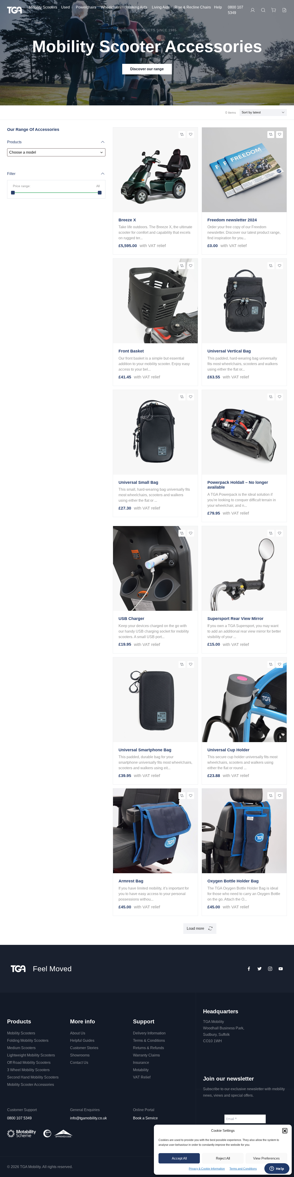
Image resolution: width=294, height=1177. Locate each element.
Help (218, 7)
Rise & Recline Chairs (193, 7)
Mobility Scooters (43, 7)
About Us (77, 1033)
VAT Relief (141, 1077)
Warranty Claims (146, 1055)
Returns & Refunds (148, 1048)
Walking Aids (136, 7)
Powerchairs (86, 7)
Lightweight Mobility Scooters (31, 1055)
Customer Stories (84, 1048)
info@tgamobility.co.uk (88, 1118)
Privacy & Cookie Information (207, 1168)
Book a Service (145, 1118)
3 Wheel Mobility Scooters (28, 1070)
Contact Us (79, 1062)
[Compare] (181, 134)
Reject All (223, 1158)
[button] (285, 1130)
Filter (11, 174)
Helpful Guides (82, 1040)
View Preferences (266, 1158)
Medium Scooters (21, 1048)
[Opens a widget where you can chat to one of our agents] (276, 1169)
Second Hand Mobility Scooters (33, 1077)
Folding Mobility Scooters (27, 1040)
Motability (141, 1070)
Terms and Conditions (243, 1168)
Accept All (179, 1158)
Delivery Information (149, 1033)
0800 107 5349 (235, 10)
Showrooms (80, 1055)
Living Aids (161, 7)
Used (65, 7)
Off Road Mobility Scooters (29, 1062)
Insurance (141, 1062)
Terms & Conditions (149, 1040)
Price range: (56, 186)
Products (14, 142)
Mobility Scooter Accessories (30, 1085)
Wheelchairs (111, 7)
